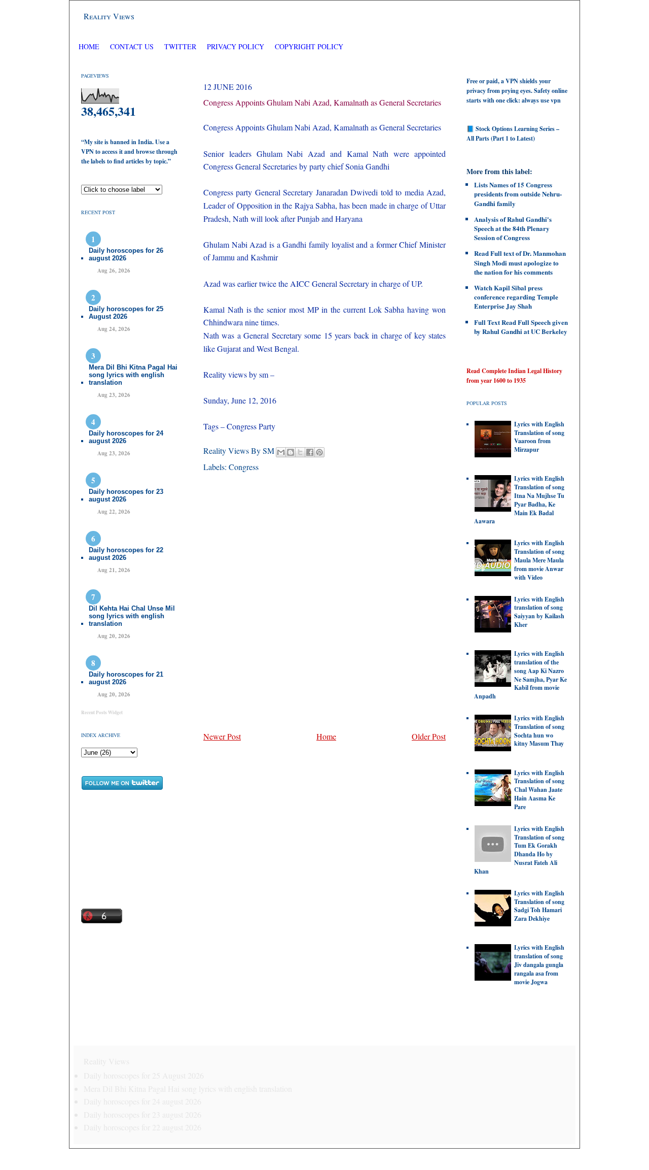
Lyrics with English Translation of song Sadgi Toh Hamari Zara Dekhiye (539, 906)
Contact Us (132, 46)
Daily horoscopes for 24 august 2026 (126, 437)
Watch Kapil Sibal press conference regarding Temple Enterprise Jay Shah (516, 297)
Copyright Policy (309, 46)
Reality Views (109, 16)
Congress (244, 466)
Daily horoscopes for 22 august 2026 (126, 553)
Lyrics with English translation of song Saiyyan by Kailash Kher (539, 612)
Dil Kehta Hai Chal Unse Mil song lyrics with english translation (132, 616)
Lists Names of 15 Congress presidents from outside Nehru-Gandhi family (518, 194)
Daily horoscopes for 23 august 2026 (126, 495)
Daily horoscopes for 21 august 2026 (126, 678)
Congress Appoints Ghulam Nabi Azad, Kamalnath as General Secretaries (322, 102)
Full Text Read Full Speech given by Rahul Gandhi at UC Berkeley (521, 326)
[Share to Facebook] (310, 452)
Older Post (429, 736)
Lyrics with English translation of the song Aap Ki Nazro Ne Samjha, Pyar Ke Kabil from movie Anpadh (520, 674)
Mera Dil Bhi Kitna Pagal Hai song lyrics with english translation (133, 374)
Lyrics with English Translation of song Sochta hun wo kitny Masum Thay (539, 731)
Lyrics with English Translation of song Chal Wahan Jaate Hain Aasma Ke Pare (539, 789)
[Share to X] (300, 452)
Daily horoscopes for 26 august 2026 (126, 254)
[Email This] (281, 452)
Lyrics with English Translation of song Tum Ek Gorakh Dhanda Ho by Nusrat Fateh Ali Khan (519, 850)
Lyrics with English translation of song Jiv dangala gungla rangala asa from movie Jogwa (539, 964)
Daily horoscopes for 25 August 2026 (126, 312)
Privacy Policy (235, 46)
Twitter (181, 46)
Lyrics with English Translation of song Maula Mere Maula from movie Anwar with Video (539, 560)
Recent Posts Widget (102, 712)
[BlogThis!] (290, 452)
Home (89, 46)
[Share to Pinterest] (319, 452)
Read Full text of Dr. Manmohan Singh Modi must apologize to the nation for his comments (520, 262)
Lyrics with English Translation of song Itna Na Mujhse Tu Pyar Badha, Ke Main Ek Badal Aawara (519, 499)
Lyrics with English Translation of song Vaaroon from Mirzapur (539, 437)
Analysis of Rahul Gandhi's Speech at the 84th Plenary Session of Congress (513, 228)
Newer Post (222, 736)
